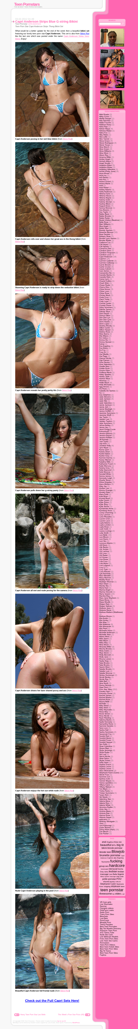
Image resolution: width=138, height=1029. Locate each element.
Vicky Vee (103, 809)
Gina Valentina (105, 364)
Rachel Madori (105, 698)
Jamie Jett (103, 407)
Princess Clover (106, 693)
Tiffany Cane (104, 785)
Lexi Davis (103, 539)
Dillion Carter (104, 328)
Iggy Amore (104, 387)
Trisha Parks (104, 791)
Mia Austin (103, 618)
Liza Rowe (103, 559)
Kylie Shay (103, 505)
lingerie (121, 874)
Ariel (101, 186)
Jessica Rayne (105, 435)
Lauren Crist (104, 519)
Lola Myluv (103, 563)
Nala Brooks (104, 663)
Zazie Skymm (105, 828)
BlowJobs (104, 916)
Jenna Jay (103, 427)
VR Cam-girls (105, 902)
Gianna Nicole (105, 358)
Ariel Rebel (103, 188)
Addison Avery (105, 125)
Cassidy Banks (105, 275)
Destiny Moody (105, 326)
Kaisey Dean (104, 452)
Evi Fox (102, 350)
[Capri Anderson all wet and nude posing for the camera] (52, 588)
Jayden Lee (104, 419)
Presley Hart (104, 691)
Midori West (104, 637)
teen (123, 886)
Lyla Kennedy (105, 574)
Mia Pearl (103, 628)
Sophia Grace (105, 765)
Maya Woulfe (104, 602)
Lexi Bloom (104, 537)
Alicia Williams (105, 151)
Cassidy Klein (105, 277)
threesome (105, 893)
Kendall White (105, 474)
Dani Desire (104, 314)
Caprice (102, 259)
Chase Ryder (104, 285)
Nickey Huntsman (106, 675)
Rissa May (103, 712)
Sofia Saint (103, 763)
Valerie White (104, 805)
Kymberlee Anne (106, 509)
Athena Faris (104, 194)
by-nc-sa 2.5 (61, 1021)
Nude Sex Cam (106, 935)
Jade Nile (103, 401)
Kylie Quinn (104, 502)
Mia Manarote (105, 626)
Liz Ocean (103, 557)
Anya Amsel (104, 173)
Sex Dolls (103, 744)
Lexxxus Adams (106, 543)
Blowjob (118, 851)
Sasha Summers (106, 732)
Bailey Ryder (104, 218)
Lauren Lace (104, 521)
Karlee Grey (104, 456)
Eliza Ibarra (104, 334)
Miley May (103, 643)
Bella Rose (103, 222)
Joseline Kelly (105, 446)
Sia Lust (102, 754)
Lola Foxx (103, 561)
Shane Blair (104, 748)
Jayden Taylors (105, 421)
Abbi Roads (104, 114)
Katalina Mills (104, 462)
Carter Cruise (105, 267)
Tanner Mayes (105, 781)
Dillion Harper (105, 330)
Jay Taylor (103, 417)
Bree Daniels (104, 234)
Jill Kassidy (103, 440)
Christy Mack (104, 295)
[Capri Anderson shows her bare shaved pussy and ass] (52, 688)
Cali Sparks (104, 247)
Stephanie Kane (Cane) (109, 773)
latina (106, 872)
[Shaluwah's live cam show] (112, 38)
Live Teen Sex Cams (109, 941)
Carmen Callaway (106, 263)
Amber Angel (104, 159)
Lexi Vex (102, 541)
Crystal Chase (105, 305)
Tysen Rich (104, 795)
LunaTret (119, 86)
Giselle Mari (104, 366)
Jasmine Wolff (105, 415)
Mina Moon (104, 645)
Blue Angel (103, 226)
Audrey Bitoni (105, 204)
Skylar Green (104, 760)
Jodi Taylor (103, 442)
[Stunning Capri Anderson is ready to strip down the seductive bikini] (52, 285)
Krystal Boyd (104, 498)
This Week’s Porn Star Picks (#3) (71, 1015)
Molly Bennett (105, 655)
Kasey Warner (105, 460)
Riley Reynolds (105, 710)
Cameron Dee (105, 249)
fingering (120, 858)
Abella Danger (105, 119)
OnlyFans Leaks (107, 910)
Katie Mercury (105, 466)
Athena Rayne (105, 198)
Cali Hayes (103, 245)
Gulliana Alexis (105, 372)
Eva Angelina (104, 346)
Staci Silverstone (106, 771)
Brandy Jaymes (105, 230)
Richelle (102, 704)
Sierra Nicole (104, 756)
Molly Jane (103, 657)
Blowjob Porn (105, 922)
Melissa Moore (105, 616)
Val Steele (103, 797)
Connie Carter (105, 303)
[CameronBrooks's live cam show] (112, 99)
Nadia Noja (104, 661)
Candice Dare (105, 251)
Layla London (105, 525)
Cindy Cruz (104, 297)
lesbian (113, 871)
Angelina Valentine (107, 169)
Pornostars (104, 943)
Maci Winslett (105, 576)
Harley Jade (104, 377)
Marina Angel (104, 590)
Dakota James (105, 310)
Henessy (103, 381)
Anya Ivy (102, 175)
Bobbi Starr (104, 228)
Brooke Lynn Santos (107, 238)
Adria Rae (103, 127)
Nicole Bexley (105, 677)
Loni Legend (104, 565)
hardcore (117, 865)
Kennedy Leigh (105, 478)
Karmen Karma (105, 458)
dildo (115, 858)
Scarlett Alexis (105, 738)
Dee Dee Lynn (105, 320)
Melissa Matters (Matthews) (111, 612)
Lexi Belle (103, 535)
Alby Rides (103, 135)
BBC (120, 842)
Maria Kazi (103, 588)
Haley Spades (105, 375)
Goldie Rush (104, 368)
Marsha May (104, 596)
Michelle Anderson (107, 633)
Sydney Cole (104, 779)
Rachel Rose (104, 700)
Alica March (104, 147)
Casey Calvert (105, 269)
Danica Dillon (104, 316)
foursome (106, 862)
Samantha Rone (106, 724)
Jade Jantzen (105, 399)
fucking (116, 861)
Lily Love (103, 553)
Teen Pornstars (27, 4)
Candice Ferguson (107, 253)
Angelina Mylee (105, 167)
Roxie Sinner (104, 714)
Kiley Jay (103, 486)
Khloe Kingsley (105, 482)
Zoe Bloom (103, 832)
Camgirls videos (106, 908)
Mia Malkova (104, 624)
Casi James (104, 271)
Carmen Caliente (106, 261)
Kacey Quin (104, 450)
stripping (107, 886)
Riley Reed (103, 706)
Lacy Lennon (104, 515)
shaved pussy (109, 881)
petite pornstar (109, 879)
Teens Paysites (106, 924)
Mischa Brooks (105, 649)
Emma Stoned (105, 342)
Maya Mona (104, 600)
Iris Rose (103, 389)
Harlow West (104, 379)
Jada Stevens (105, 397)
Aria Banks (103, 177)
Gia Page (103, 356)
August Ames (104, 206)
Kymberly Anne (105, 511)
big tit (120, 844)
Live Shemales (106, 904)
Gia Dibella (103, 354)
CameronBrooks (116, 107)
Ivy (100, 393)
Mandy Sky (104, 586)
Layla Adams (104, 523)
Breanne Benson (106, 232)
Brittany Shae (105, 236)
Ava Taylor (103, 212)
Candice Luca (105, 255)
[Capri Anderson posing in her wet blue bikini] (52, 136)
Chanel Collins (105, 281)
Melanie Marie (105, 610)
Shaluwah (119, 45)
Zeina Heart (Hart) (107, 830)
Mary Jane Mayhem (107, 598)
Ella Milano (103, 336)
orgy (118, 876)
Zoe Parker (104, 834)
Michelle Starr (105, 635)
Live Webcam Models (109, 937)
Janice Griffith (105, 411)
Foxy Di (102, 352)
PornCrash (104, 920)
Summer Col (104, 777)
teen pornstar (111, 890)
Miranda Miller (105, 647)
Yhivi (101, 823)
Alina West (103, 153)
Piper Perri (103, 687)
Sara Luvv (103, 728)
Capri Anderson (34, 24)
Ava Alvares (104, 210)
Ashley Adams (105, 190)
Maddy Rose (104, 580)
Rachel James (105, 695)
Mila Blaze (103, 641)
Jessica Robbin (105, 437)
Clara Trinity (104, 299)
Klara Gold (103, 494)
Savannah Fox (105, 734)
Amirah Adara (105, 161)
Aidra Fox (103, 133)
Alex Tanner (104, 139)
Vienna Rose (104, 815)
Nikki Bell (103, 681)
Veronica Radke (106, 807)
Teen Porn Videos (107, 945)
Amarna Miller (105, 157)
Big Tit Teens (105, 951)
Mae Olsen (103, 584)
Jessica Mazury (105, 433)
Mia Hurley (103, 620)
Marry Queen (105, 594)
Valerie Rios (104, 803)
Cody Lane (103, 301)
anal (104, 842)
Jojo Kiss (103, 444)
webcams (103, 819)
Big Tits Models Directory (110, 929)
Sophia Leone (105, 767)
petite (122, 876)
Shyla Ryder (104, 752)
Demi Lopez (104, 324)
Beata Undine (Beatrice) (109, 220)
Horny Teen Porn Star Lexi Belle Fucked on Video (32, 1015)
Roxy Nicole (104, 716)
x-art (123, 894)
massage (113, 876)
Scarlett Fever (105, 740)
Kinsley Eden (104, 492)
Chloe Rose (104, 293)
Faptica (103, 955)
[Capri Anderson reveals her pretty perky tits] (52, 387)
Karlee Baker (104, 454)
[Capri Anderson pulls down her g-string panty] (52, 487)
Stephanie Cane (108, 884)
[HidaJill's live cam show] (112, 58)
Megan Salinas (105, 606)
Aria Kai (102, 179)
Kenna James (105, 476)
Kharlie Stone (105, 480)
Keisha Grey (104, 468)
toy (113, 894)
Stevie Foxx (104, 775)
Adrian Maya (104, 129)
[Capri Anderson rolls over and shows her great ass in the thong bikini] (52, 236)
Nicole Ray (103, 679)
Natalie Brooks (105, 669)
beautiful (105, 844)
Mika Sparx (104, 639)
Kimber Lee (104, 488)
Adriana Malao (105, 131)
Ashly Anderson (105, 192)
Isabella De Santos (107, 391)
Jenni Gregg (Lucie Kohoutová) (107, 430)
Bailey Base (104, 214)
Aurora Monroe (105, 208)
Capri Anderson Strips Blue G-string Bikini (46, 21)
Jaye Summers (105, 423)
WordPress (76, 1022)
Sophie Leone (105, 769)
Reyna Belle (104, 702)
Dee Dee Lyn (104, 318)
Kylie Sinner (104, 507)
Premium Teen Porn (108, 931)
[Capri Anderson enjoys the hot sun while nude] (52, 788)
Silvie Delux (104, 758)
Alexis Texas (104, 145)
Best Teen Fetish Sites (109, 947)
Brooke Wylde (105, 240)
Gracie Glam (104, 370)
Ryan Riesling (105, 718)
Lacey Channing (106, 513)
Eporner (103, 906)
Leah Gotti (103, 529)
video (118, 893)
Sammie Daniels (106, 726)
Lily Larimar (104, 551)
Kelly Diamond (105, 470)
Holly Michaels (105, 385)
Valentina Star (105, 799)
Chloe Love (104, 291)
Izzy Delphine (105, 395)
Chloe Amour (104, 289)
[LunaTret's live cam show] (112, 79)
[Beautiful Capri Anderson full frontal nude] (52, 988)
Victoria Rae (104, 813)
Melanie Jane (105, 608)
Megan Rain (104, 604)
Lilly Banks (103, 547)
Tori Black (103, 789)
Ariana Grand (105, 182)
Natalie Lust (104, 671)
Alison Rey (103, 155)
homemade (104, 869)
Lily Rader (103, 555)
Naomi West (104, 667)
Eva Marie (103, 348)
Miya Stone (104, 653)
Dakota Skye (104, 312)
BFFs (114, 845)
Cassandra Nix (105, 273)
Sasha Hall (103, 730)
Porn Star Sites (105, 689)
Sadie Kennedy (105, 722)
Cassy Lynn (104, 279)
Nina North (103, 683)
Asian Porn (104, 912)
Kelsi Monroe (104, 472)
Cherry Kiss (104, 287)
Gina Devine (104, 362)
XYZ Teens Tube (107, 933)
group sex (104, 866)
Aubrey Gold (104, 200)
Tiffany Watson (105, 787)
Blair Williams (105, 224)
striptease (115, 886)
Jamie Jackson (105, 405)
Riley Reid (103, 708)
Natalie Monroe (105, 673)
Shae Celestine (105, 746)
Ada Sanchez (105, 121)
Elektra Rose (104, 332)
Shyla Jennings (105, 750)
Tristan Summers (106, 793)
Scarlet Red (104, 736)
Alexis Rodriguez (106, 143)
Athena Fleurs (105, 196)
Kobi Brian (103, 496)
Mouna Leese (105, 659)
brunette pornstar (110, 855)
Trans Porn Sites (107, 914)
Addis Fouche (105, 123)
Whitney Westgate (107, 821)
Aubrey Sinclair (105, 202)
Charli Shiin (104, 283)
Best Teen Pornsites (108, 927)
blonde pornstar (114, 848)
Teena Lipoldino (106, 783)
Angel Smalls (104, 163)
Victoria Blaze (105, 811)
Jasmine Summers (107, 413)
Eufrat (101, 344)
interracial (113, 869)
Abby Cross (104, 117)
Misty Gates (104, 651)
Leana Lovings (105, 531)
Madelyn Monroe (106, 582)
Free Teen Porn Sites (109, 939)
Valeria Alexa (104, 801)
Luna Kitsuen (104, 572)
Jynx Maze (103, 448)
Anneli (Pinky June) (107, 171)
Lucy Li (102, 568)
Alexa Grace (104, 141)
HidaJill (120, 65)
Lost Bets (104, 918)
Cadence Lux (105, 242)
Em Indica (103, 338)
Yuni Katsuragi (105, 826)
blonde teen (105, 852)
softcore (118, 881)
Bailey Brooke (105, 216)
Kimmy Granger (106, 490)
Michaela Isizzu (105, 630)
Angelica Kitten (105, 165)
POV (119, 878)
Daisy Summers (106, 307)
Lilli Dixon (103, 545)
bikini (104, 848)
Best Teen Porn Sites (109, 949)
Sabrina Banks (105, 720)
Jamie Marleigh (105, 409)
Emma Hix (103, 340)
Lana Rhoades (105, 517)
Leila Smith (104, 533)
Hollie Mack (104, 383)
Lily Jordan (103, 549)
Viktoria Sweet (105, 817)
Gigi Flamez (104, 360)
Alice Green (104, 149)
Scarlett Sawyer (106, 742)
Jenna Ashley (105, 425)
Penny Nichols (105, 685)
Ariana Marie (104, 184)
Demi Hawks (104, 322)
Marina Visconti (105, 592)
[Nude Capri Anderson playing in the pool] (52, 888)
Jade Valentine (105, 403)
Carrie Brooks (105, 265)
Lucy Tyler (103, 570)
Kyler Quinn (104, 500)
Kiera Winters (105, 484)
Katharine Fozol (106, 464)
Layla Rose (104, 527)
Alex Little (103, 137)
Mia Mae (103, 622)
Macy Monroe (105, 578)
